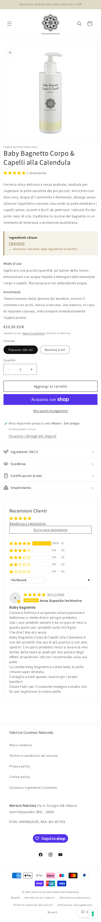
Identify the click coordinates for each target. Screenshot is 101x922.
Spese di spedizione (34, 333)
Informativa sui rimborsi (39, 897)
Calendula (16, 243)
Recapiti (53, 912)
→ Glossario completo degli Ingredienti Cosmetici (43, 249)
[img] (35, 594)
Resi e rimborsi (20, 745)
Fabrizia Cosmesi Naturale (47, 892)
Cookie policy (19, 777)
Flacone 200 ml (20, 350)
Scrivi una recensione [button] (51, 529)
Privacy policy (19, 766)
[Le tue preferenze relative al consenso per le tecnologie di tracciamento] (92, 913)
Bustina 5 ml (55, 350)
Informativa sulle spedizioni (74, 905)
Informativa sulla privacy (75, 897)
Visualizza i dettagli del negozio (33, 436)
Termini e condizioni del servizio (33, 755)
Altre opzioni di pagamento (50, 410)
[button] (9, 24)
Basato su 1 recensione (27, 523)
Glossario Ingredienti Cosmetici (33, 787)
